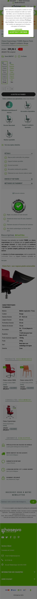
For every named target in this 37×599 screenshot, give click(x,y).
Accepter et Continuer (18, 32)
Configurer (18, 29)
